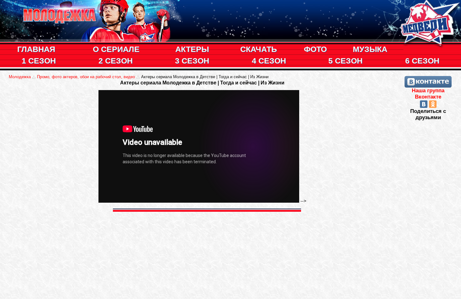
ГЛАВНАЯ (36, 49)
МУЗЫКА (370, 49)
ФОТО (315, 49)
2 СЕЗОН (115, 60)
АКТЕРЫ (192, 49)
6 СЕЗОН (422, 60)
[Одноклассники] (433, 104)
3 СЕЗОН (192, 60)
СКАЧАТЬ (258, 49)
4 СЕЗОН (269, 60)
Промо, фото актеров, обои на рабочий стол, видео (86, 76)
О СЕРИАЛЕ (116, 49)
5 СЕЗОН (345, 60)
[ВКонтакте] (423, 104)
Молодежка (20, 76)
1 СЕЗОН (39, 60)
